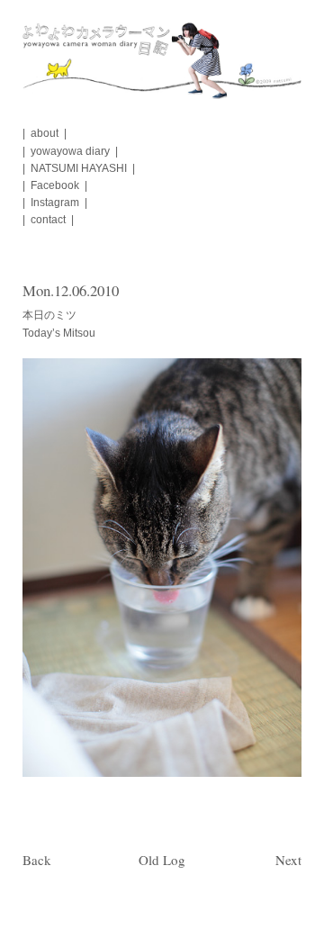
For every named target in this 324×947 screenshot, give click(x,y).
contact (48, 219)
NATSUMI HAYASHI (79, 168)
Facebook (55, 185)
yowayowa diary (70, 151)
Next (288, 860)
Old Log (162, 860)
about (44, 133)
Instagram (55, 202)
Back (36, 860)
